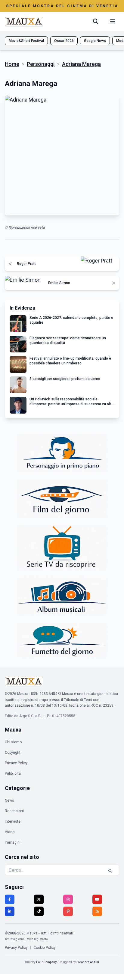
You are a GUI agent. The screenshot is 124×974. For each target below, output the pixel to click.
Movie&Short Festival (26, 41)
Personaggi (40, 64)
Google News (95, 41)
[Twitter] (39, 899)
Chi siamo (13, 742)
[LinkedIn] (9, 911)
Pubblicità (13, 773)
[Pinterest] (68, 911)
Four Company (46, 962)
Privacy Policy (16, 763)
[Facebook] (9, 899)
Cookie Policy (44, 948)
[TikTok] (39, 911)
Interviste (12, 821)
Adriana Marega (81, 64)
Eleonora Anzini (87, 962)
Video (9, 832)
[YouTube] (97, 899)
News (9, 800)
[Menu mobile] (112, 21)
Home (12, 64)
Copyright (12, 752)
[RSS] (97, 911)
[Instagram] (68, 899)
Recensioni (14, 811)
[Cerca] (95, 21)
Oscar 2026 (64, 41)
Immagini (12, 842)
